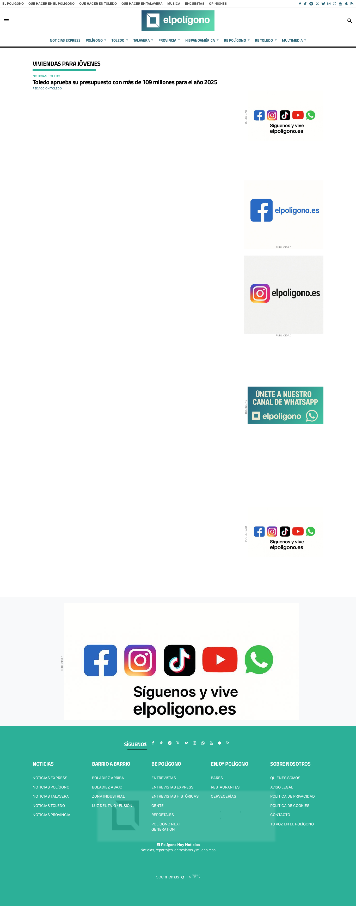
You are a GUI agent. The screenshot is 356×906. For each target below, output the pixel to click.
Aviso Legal (281, 787)
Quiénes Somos (285, 778)
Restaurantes (225, 787)
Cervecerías (223, 796)
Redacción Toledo (47, 88)
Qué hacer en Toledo (98, 3)
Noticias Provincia (51, 815)
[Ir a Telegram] (311, 4)
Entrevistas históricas (175, 796)
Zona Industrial (108, 796)
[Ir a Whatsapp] (334, 4)
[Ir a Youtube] (340, 4)
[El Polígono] (178, 20)
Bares (217, 778)
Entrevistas (163, 778)
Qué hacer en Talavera (142, 3)
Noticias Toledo (49, 806)
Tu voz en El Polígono (292, 824)
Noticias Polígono (51, 787)
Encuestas (194, 3)
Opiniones (218, 3)
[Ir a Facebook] (300, 4)
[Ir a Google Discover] (346, 4)
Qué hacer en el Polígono (51, 3)
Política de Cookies (289, 806)
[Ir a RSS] (352, 4)
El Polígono (13, 3)
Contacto (280, 815)
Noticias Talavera (51, 796)
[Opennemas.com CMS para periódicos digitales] (178, 877)
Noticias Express (50, 778)
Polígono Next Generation (166, 826)
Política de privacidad (292, 796)
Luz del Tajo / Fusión (112, 806)
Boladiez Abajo (107, 787)
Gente (157, 806)
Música (173, 3)
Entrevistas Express (172, 787)
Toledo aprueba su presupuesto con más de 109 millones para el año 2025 (125, 82)
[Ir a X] (317, 4)
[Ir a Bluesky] (323, 4)
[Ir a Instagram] (328, 4)
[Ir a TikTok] (305, 4)
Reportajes (162, 815)
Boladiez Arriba (108, 778)
